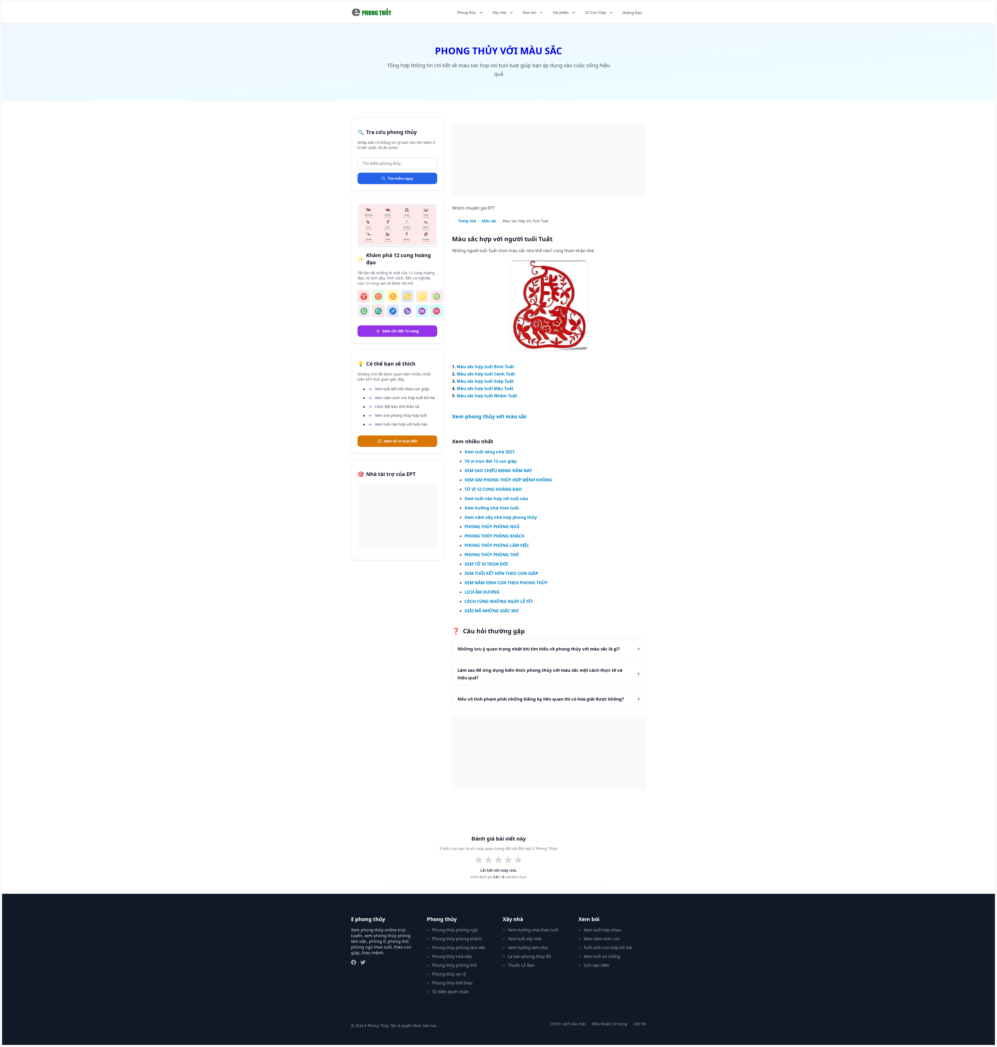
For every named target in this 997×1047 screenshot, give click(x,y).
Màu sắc (489, 220)
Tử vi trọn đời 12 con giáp (490, 461)
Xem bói (529, 12)
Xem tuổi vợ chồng (602, 956)
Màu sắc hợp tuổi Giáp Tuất (485, 381)
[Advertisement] (397, 515)
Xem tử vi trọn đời (400, 441)
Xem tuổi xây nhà (524, 939)
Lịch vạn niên (596, 965)
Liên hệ (639, 1023)
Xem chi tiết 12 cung (400, 330)
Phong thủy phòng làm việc (459, 947)
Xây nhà (499, 12)
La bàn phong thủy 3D (529, 956)
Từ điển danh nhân (450, 992)
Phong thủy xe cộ (449, 974)
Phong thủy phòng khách (457, 939)
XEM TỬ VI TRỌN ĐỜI (486, 564)
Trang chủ (467, 220)
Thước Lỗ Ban (521, 965)
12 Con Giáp (595, 12)
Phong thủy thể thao (452, 983)
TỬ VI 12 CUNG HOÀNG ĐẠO (493, 489)
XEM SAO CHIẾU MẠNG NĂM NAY (498, 470)
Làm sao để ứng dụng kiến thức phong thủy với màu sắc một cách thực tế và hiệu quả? (539, 674)
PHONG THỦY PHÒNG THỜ (491, 555)
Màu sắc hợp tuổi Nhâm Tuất (487, 396)
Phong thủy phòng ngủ (455, 930)
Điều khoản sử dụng (609, 1023)
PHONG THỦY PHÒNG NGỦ (492, 526)
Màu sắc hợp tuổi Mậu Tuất (485, 388)
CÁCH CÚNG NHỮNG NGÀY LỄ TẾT (498, 601)
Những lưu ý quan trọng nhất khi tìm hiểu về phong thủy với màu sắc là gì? (538, 649)
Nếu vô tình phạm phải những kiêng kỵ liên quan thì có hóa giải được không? (540, 699)
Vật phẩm (561, 12)
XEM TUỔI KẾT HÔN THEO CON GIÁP (501, 573)
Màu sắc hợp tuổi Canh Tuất (486, 374)
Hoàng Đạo (632, 12)
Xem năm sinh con (602, 939)
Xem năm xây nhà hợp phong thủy (500, 517)
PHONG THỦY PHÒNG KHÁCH (494, 536)
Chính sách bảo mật (568, 1023)
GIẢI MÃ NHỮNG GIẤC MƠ (491, 611)
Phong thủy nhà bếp (452, 956)
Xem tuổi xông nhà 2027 (489, 452)
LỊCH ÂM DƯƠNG (482, 592)
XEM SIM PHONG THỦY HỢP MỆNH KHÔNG (508, 480)
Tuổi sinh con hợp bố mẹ (608, 947)
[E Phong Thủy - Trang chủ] (372, 12)
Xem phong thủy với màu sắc (489, 416)
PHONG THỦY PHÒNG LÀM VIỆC (496, 545)
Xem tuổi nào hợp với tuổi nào (496, 498)
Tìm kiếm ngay (400, 178)
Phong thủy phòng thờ (454, 965)
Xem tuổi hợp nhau (602, 930)
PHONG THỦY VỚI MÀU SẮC (498, 50)
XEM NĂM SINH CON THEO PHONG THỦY (506, 583)
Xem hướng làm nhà (528, 947)
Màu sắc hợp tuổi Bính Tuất (485, 367)
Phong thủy (466, 12)
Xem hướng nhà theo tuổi (491, 508)
